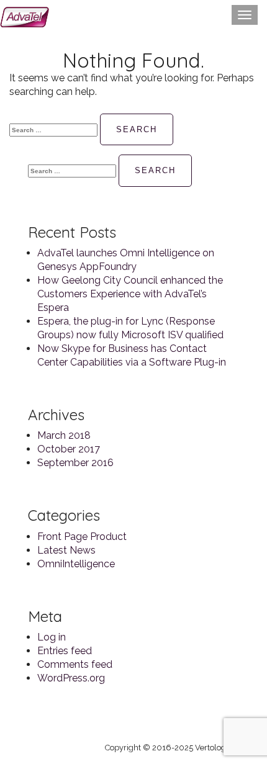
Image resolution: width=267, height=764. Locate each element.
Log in (51, 637)
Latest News (66, 550)
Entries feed (64, 651)
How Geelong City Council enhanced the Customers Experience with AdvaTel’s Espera (130, 293)
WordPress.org (71, 678)
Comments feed (74, 664)
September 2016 (75, 463)
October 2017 (68, 449)
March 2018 (64, 435)
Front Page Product (82, 536)
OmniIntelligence (76, 564)
